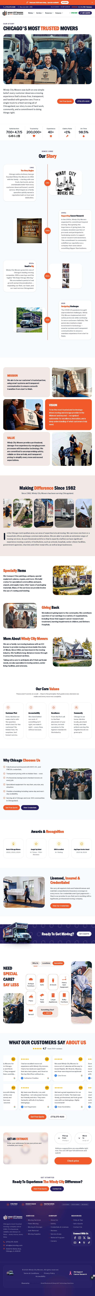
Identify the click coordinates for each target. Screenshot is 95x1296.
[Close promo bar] (92, 2)
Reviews (54, 1231)
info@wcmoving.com (14, 1245)
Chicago (78, 980)
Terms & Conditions (31, 1273)
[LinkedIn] (89, 1238)
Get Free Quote (65, 101)
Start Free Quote (40, 1189)
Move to (84, 1137)
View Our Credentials (61, 906)
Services (39, 13)
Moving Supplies (34, 1234)
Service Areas (56, 1234)
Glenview (78, 1003)
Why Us (35, 963)
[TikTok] (89, 1242)
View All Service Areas (82, 1020)
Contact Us (57, 1189)
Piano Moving (33, 1224)
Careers (54, 1241)
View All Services (33, 1238)
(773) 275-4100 (10, 7)
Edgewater (79, 990)
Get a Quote (78, 1224)
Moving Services (34, 1220)
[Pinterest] (84, 1242)
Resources (48, 13)
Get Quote (64, 2)
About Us (54, 1220)
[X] (84, 1238)
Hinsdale (78, 1010)
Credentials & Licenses (60, 1227)
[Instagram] (79, 1238)
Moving (30, 13)
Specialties (58, 963)
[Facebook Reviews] (12, 136)
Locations (46, 963)
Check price (73, 1161)
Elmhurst (78, 993)
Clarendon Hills (80, 983)
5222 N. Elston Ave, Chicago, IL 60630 (13, 1250)
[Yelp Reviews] (14, 136)
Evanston (78, 997)
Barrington (79, 973)
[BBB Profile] (16, 136)
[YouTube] (75, 1242)
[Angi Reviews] (19, 136)
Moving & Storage (35, 1227)
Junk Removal (33, 1231)
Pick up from (65, 1137)
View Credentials (29, 808)
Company (58, 13)
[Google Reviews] (10, 136)
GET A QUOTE (86, 13)
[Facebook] (75, 1238)
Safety (53, 1224)
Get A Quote (84, 934)
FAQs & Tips (78, 1220)
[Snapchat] (79, 1242)
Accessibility (40, 1276)
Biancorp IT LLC (35, 1283)
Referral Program (57, 1237)
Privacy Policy (49, 1273)
